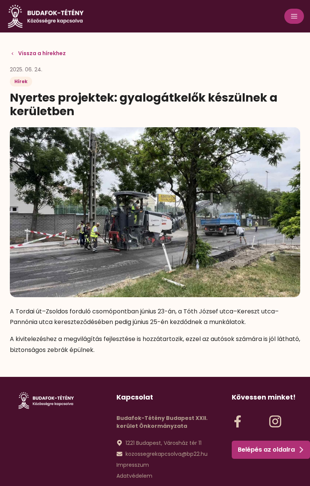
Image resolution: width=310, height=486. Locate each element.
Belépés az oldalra (266, 449)
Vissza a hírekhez (42, 53)
